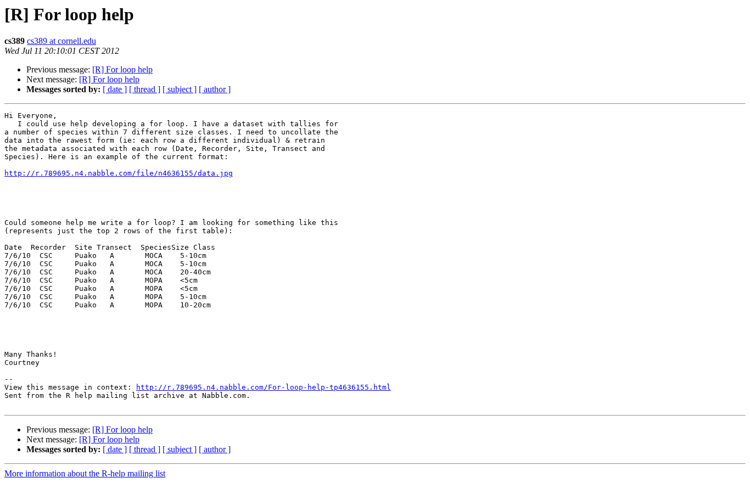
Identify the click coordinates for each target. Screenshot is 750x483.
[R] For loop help (122, 69)
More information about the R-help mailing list (84, 473)
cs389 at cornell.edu (61, 41)
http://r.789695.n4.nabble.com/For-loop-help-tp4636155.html (263, 387)
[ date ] (115, 89)
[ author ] (215, 89)
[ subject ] (180, 89)
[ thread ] (144, 89)
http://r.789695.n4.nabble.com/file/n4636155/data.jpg (118, 173)
